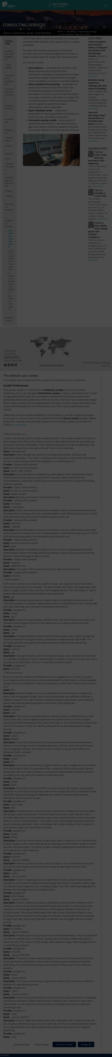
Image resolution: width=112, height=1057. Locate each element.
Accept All (86, 1044)
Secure (14, 672)
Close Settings (41, 1044)
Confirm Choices (64, 1044)
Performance (12, 579)
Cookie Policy (19, 424)
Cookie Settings (21, 1044)
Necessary (15, 433)
